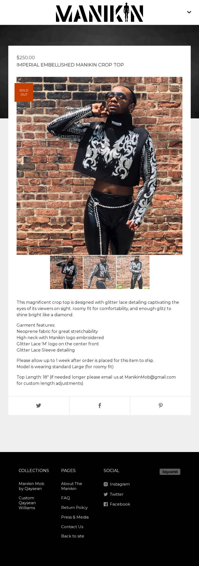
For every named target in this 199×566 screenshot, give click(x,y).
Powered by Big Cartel (170, 472)
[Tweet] (38, 406)
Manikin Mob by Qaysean (31, 486)
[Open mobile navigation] (189, 12)
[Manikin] (99, 12)
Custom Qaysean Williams (27, 502)
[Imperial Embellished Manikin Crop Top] (66, 272)
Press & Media (75, 517)
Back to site (72, 536)
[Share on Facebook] (100, 406)
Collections (34, 470)
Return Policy (74, 507)
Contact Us (72, 526)
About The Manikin (71, 486)
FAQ (65, 497)
